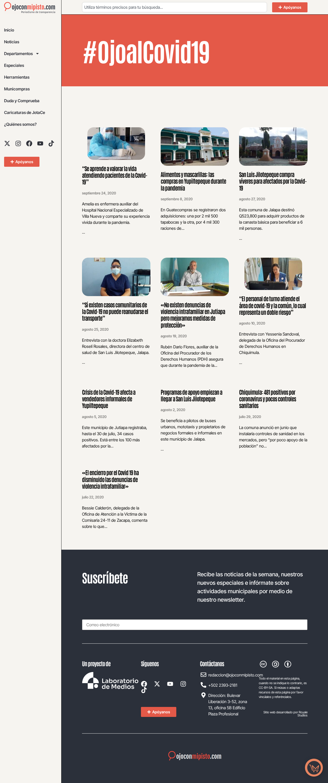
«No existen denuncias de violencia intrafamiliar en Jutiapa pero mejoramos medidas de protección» (193, 314)
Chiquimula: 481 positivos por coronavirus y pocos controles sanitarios (267, 398)
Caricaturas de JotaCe (24, 112)
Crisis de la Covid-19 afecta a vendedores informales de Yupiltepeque (108, 398)
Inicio (9, 30)
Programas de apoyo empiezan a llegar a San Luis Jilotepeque (191, 395)
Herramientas (16, 77)
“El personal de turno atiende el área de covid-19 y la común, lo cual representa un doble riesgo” (272, 305)
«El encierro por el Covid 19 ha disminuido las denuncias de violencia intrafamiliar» (110, 479)
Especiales (14, 65)
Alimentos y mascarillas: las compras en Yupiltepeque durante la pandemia (193, 181)
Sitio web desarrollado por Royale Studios (285, 713)
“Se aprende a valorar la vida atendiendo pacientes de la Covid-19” (114, 175)
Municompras (17, 88)
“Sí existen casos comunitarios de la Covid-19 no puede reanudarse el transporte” (115, 311)
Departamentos (18, 53)
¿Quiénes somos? (20, 124)
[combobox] (174, 7)
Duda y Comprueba (21, 100)
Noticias (11, 41)
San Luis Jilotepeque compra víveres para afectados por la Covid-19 (272, 181)
